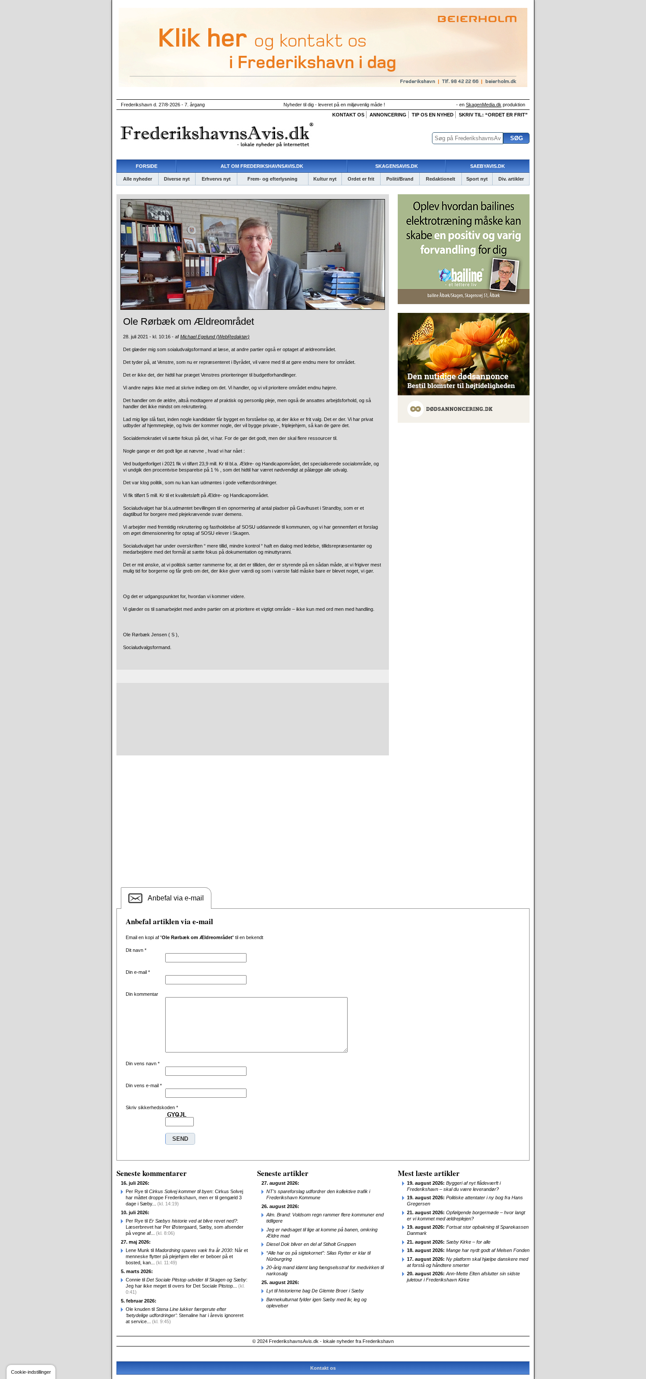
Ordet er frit (361, 178)
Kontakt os (348, 114)
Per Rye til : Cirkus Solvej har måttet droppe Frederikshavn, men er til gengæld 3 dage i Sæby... (184, 1197)
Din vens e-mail (144, 1085)
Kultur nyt (325, 178)
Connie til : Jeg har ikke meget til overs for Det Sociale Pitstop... (186, 1286)
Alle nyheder (137, 178)
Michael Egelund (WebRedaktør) (215, 336)
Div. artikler (511, 178)
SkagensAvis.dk (396, 166)
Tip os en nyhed (433, 114)
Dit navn (136, 950)
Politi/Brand (400, 178)
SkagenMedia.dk (483, 104)
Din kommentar (142, 994)
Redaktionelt (440, 178)
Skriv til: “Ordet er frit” (493, 114)
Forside (146, 166)
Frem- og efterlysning (272, 178)
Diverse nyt (177, 178)
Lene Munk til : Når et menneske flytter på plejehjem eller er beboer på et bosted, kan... (187, 1256)
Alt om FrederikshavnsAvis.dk (262, 166)
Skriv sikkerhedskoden (152, 1107)
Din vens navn (143, 1063)
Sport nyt (477, 178)
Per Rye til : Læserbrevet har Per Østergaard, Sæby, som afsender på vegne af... (184, 1227)
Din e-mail (138, 972)
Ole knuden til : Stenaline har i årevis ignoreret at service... (184, 1315)
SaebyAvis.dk (487, 166)
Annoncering (388, 114)
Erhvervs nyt (216, 178)
